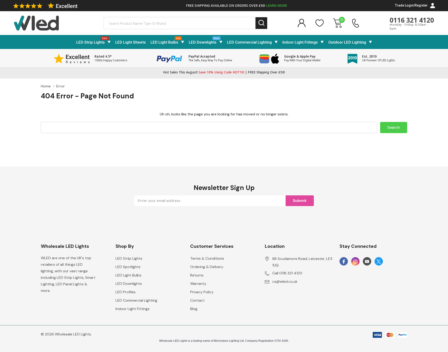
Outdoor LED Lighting (347, 42)
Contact (197, 300)
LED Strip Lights (90, 42)
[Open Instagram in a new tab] (355, 262)
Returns (196, 275)
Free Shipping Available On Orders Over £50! (236, 5)
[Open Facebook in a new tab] (344, 262)
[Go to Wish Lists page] (320, 23)
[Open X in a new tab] (379, 262)
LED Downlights (203, 42)
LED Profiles (126, 292)
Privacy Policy (202, 292)
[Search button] (261, 23)
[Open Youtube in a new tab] (367, 262)
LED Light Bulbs (164, 42)
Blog (193, 308)
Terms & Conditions (207, 258)
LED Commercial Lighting (249, 42)
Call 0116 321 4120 (287, 273)
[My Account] (301, 23)
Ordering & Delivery (206, 266)
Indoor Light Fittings (300, 42)
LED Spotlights (128, 266)
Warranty (198, 283)
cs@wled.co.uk (285, 281)
